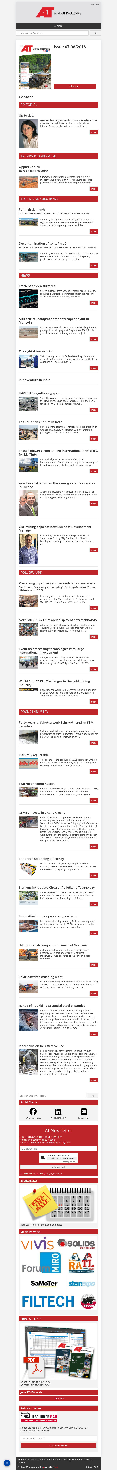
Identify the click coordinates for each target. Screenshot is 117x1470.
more (93, 132)
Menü (60, 26)
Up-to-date (27, 115)
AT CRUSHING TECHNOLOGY (34, 1385)
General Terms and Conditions (46, 1459)
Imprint (21, 1462)
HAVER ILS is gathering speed (40, 393)
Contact (88, 1459)
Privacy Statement (73, 1459)
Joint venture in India (34, 380)
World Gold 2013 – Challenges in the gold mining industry (54, 683)
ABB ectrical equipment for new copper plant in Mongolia (54, 320)
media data (23, 1459)
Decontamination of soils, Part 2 (58, 245)
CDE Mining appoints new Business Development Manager (55, 528)
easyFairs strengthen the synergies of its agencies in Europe (57, 485)
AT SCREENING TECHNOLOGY (35, 1382)
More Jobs (58, 1398)
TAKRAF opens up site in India (40, 422)
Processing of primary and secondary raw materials (57, 586)
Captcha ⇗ (70, 1162)
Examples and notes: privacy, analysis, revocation (41, 1173)
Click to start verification (62, 1158)
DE (92, 4)
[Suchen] (95, 33)
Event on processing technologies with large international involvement (51, 651)
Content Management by (30, 1467)
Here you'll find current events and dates (41, 1224)
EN (97, 4)
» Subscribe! (58, 1167)
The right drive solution (36, 351)
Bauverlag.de (93, 1466)
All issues (75, 86)
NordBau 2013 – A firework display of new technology (58, 620)
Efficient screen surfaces (37, 286)
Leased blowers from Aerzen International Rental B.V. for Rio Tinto (58, 452)
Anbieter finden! (59, 1445)
